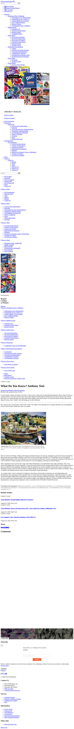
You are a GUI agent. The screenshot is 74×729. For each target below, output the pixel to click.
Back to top (4, 727)
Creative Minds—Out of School (13, 314)
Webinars (14, 150)
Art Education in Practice (11, 358)
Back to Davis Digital (8, 367)
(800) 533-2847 (8, 689)
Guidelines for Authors (10, 700)
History (14, 163)
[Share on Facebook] (1, 527)
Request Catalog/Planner (12, 8)
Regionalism (21, 390)
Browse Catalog (9, 115)
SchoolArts (11, 124)
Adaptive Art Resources (18, 145)
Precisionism (9, 390)
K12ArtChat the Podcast (11, 226)
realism (15, 390)
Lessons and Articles (17, 147)
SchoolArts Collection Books (20, 131)
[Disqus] (37, 557)
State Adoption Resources (11, 717)
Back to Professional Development (12, 348)
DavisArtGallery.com (10, 724)
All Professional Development (20, 56)
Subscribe (14, 128)
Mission (14, 162)
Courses (14, 48)
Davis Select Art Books (11, 364)
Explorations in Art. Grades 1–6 (13, 312)
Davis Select (11, 58)
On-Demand (7, 352)
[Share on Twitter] (3, 527)
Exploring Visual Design (19, 30)
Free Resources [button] (8, 141)
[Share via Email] (7, 527)
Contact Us (9, 11)
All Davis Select (16, 61)
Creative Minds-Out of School (20, 21)
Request (3, 306)
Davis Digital (10, 6)
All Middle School (17, 34)
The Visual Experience (18, 37)
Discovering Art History (18, 40)
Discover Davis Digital (18, 65)
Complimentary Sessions (19, 53)
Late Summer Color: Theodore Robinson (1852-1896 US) (18, 517)
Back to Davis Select (8, 361)
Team (13, 165)
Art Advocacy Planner (18, 155)
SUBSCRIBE (4, 638)
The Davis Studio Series (18, 39)
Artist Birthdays (8, 712)
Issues (13, 137)
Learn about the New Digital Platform (22, 129)
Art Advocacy (8, 714)
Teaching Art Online (17, 154)
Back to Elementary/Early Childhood (12, 308)
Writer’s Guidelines (9, 214)
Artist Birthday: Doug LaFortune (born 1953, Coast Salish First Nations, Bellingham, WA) (28, 508)
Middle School (12, 27)
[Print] (8, 527)
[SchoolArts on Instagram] (4, 674)
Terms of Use (8, 711)
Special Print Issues (17, 139)
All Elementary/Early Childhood (21, 26)
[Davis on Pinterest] (6, 674)
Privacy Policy (8, 709)
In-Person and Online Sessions (20, 50)
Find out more (5, 665)
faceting (3, 390)
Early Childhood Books (18, 22)
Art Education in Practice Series (21, 55)
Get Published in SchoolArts (20, 132)
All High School (16, 45)
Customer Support (9, 697)
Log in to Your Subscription (19, 126)
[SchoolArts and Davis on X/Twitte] (3, 674)
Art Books (15, 60)
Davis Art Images (9, 121)
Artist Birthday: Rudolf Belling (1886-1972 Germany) (17, 499)
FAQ (5, 702)
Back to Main (6, 189)
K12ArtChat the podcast (18, 144)
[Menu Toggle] (14, 1)
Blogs (6, 157)
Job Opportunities (9, 192)
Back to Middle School (8, 320)
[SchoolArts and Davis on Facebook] (1, 674)
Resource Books (16, 24)
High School (11, 35)
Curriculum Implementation (19, 52)
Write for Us (15, 167)
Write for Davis (8, 194)
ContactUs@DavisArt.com (12, 690)
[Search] (19, 173)
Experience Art (16, 29)
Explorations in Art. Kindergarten (13, 311)
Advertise (14, 136)
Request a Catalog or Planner (12, 699)
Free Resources (12, 142)
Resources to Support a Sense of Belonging (24, 152)
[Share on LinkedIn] (5, 527)
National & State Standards (12, 716)
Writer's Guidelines (17, 134)
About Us (11, 160)
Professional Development (15, 47)
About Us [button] (7, 158)
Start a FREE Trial (9, 370)
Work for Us (15, 168)
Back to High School (8, 330)
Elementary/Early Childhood (16, 16)
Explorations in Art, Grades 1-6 (20, 19)
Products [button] (6, 14)
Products (6, 178)
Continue (3, 669)
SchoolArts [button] (7, 123)
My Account (9, 9)
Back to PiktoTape (7, 342)
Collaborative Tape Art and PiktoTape (15, 345)
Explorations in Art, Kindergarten (21, 17)
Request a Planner (9, 118)
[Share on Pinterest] (4, 527)
